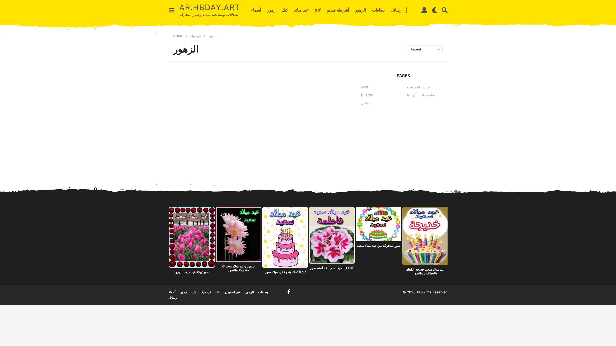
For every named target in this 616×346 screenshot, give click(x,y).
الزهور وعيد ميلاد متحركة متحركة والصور (238, 268)
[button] (171, 10)
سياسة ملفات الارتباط (421, 95)
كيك (285, 10)
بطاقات (378, 10)
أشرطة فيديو (338, 10)
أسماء (256, 10)
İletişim (367, 95)
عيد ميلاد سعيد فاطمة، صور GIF (332, 268)
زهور (271, 10)
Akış (364, 87)
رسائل (396, 10)
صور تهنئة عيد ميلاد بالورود (192, 272)
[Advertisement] (403, 149)
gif (318, 10)
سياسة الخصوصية (418, 87)
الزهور (360, 10)
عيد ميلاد (301, 10)
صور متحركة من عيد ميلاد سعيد (378, 245)
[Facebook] (288, 291)
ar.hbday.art (209, 7)
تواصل (365, 103)
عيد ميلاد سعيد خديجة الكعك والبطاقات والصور (425, 271)
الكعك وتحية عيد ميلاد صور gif (285, 272)
